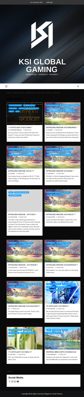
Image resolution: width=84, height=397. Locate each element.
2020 (48, 330)
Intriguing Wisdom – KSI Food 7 (22, 214)
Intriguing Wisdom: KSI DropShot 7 (62, 265)
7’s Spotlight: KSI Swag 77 (20, 352)
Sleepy (50, 130)
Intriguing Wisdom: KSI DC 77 (21, 171)
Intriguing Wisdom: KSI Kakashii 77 (24, 306)
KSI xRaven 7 (52, 354)
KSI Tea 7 (51, 267)
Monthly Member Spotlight (28, 108)
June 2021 (66, 192)
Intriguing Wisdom (53, 108)
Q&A (17, 111)
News (11, 111)
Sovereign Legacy (53, 333)
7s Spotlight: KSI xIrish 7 (57, 306)
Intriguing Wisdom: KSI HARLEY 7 (60, 214)
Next (10, 371)
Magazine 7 (49, 394)
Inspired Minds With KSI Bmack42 (61, 352)
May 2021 (38, 284)
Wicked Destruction (54, 195)
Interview (13, 108)
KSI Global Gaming (42, 65)
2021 (48, 284)
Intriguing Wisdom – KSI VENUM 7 (22, 265)
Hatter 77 (51, 173)
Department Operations (70, 105)
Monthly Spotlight (63, 287)
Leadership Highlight (54, 111)
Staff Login (49, 2)
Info (11, 192)
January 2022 (67, 108)
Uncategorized (28, 155)
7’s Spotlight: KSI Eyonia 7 (20, 127)
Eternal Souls (29, 105)
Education (13, 152)
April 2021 (56, 284)
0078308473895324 (16, 130)
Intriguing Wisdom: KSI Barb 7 (59, 171)
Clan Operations (15, 105)
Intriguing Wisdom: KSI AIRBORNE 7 (61, 127)
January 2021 (14, 333)
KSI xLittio (13, 217)
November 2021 (70, 111)
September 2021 (15, 195)
